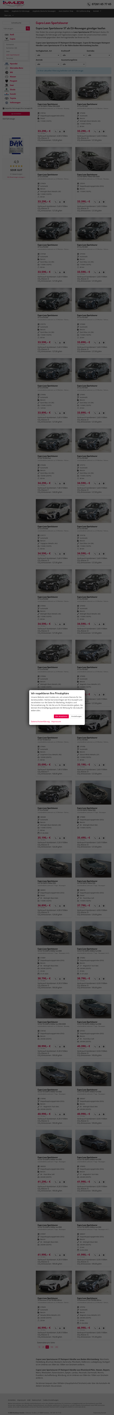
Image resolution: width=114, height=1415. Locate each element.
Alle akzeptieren (61, 716)
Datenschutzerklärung (40, 721)
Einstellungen (76, 716)
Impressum (56, 721)
